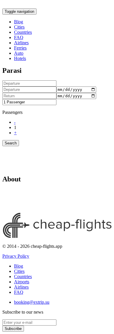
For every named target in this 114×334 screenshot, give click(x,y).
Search (11, 143)
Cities (19, 26)
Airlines (21, 42)
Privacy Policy (15, 256)
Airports (21, 281)
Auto (18, 53)
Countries (23, 32)
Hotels (20, 58)
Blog (18, 21)
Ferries (20, 47)
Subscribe (13, 328)
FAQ (18, 37)
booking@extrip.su (31, 302)
